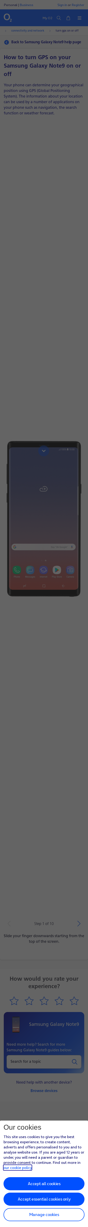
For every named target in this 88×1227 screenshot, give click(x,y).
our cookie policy (18, 1167)
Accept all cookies (44, 1184)
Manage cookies (44, 1214)
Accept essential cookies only (44, 1199)
